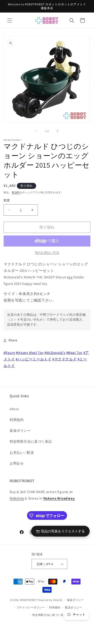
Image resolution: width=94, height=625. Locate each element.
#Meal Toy (74, 352)
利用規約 (17, 420)
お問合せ (17, 463)
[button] (9, 20)
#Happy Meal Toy (30, 352)
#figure (9, 352)
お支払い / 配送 (22, 452)
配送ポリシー (73, 607)
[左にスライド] (36, 131)
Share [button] (12, 340)
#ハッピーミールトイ (33, 359)
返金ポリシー (20, 430)
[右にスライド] (57, 131)
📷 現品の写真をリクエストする (60, 531)
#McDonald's (54, 352)
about (14, 409)
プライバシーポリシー (31, 607)
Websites (17, 498)
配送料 (16, 192)
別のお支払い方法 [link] (47, 252)
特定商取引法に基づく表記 (31, 441)
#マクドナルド (64, 359)
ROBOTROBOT (28, 600)
